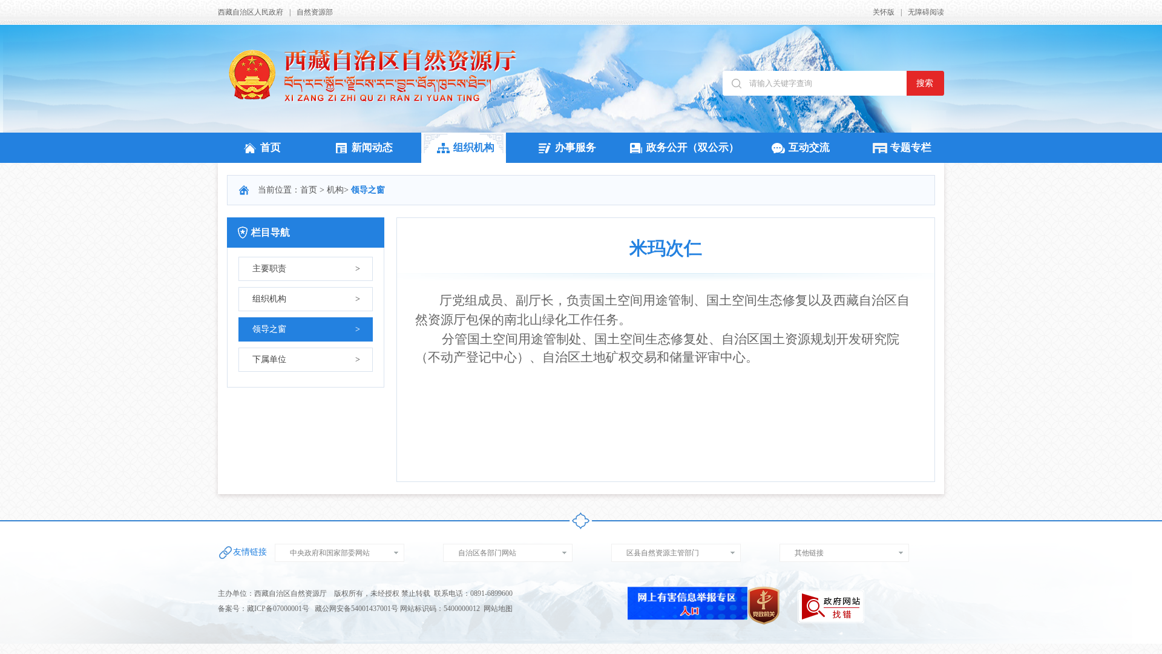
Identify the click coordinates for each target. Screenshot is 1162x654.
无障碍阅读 (926, 12)
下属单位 (306, 359)
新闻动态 (372, 147)
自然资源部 (315, 12)
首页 (270, 147)
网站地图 (498, 608)
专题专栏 (910, 147)
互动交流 (809, 147)
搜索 (924, 83)
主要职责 (306, 268)
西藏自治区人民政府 (250, 12)
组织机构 (473, 147)
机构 (335, 189)
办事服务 (575, 147)
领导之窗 (306, 329)
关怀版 (883, 12)
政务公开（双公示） (692, 147)
